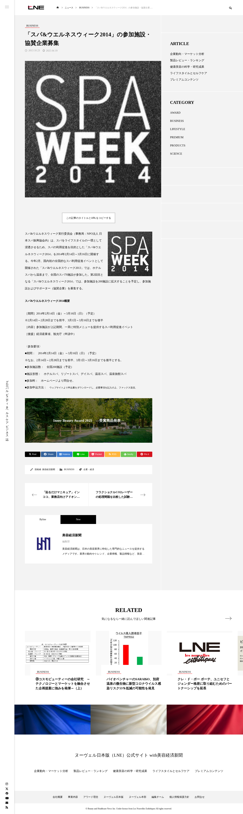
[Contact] (6, 802)
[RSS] (6, 807)
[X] (6, 788)
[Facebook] (6, 793)
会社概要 (58, 797)
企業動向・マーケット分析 (187, 53)
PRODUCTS (177, 145)
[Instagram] (6, 784)
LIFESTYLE (177, 129)
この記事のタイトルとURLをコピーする (88, 217)
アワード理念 (90, 797)
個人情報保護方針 (179, 797)
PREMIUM (176, 137)
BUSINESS (69, 469)
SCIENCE (176, 153)
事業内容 (73, 797)
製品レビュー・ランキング (187, 60)
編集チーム (158, 797)
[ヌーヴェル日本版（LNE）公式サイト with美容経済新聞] (36, 7)
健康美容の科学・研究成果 (187, 66)
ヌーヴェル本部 (137, 797)
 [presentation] (228, 618)
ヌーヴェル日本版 (113, 797)
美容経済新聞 (48, 469)
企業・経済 (88, 469)
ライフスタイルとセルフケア (188, 73)
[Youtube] (7, 798)
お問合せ (200, 797)
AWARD (175, 112)
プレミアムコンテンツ (184, 79)
